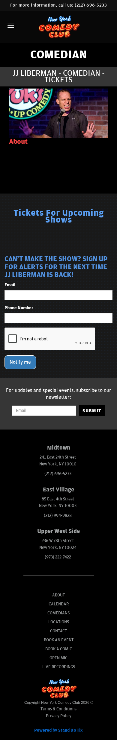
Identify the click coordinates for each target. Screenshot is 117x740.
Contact (58, 631)
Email (9, 284)
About (58, 595)
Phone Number (18, 307)
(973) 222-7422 (58, 557)
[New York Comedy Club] (58, 26)
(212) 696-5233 (91, 5)
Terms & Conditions (58, 709)
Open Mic (59, 657)
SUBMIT (91, 410)
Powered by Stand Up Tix (58, 730)
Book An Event (59, 639)
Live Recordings (58, 666)
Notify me (20, 362)
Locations (58, 622)
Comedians (58, 613)
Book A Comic (58, 648)
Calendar (59, 604)
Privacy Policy (58, 715)
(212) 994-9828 (58, 515)
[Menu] (10, 26)
